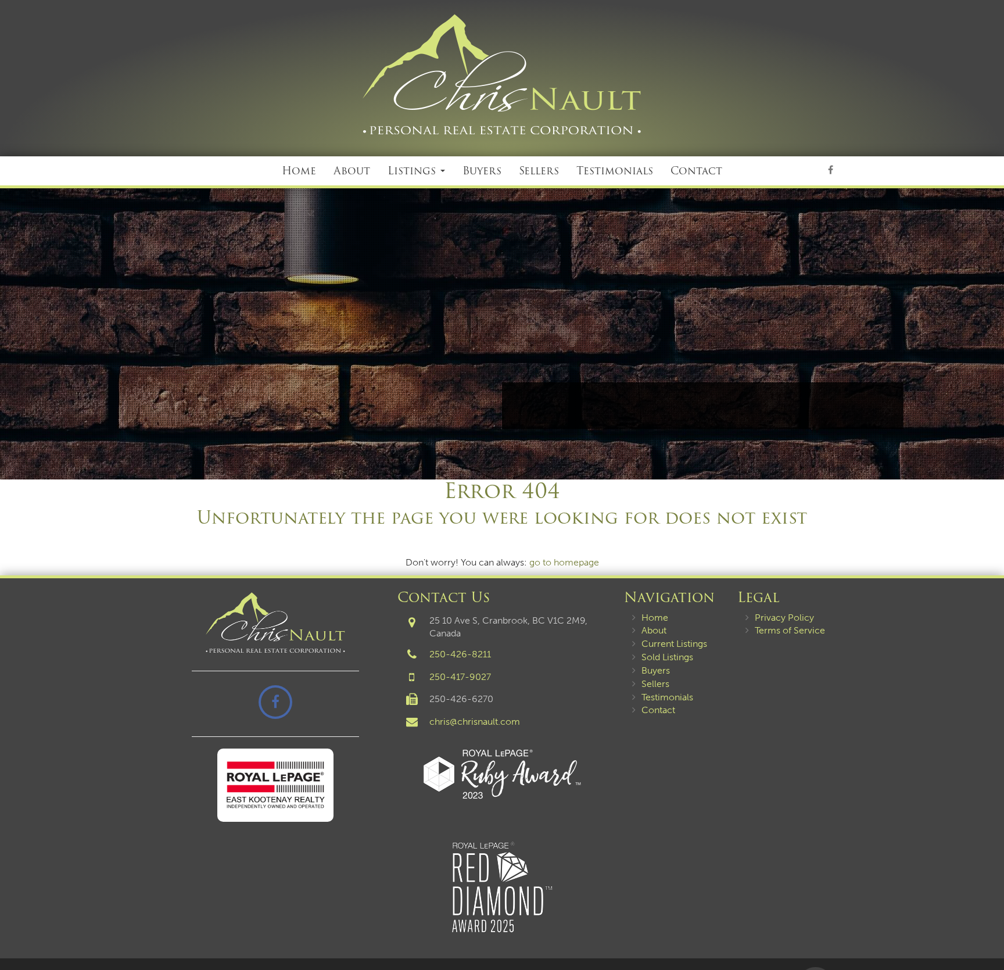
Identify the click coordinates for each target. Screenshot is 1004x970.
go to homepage (564, 562)
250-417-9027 (460, 676)
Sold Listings (667, 657)
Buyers (481, 170)
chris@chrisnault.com (474, 721)
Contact (696, 170)
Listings (413, 170)
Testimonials (614, 170)
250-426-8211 (460, 654)
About (352, 170)
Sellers (539, 170)
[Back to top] (986, 926)
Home (299, 170)
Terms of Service (790, 630)
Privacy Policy (784, 617)
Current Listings (674, 643)
